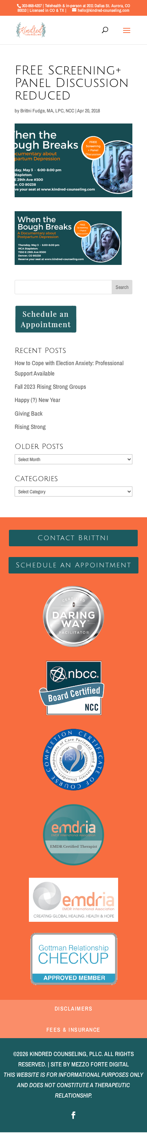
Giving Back (28, 413)
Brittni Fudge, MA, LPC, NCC (47, 110)
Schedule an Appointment (73, 565)
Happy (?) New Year (37, 400)
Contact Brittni (73, 538)
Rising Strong (30, 426)
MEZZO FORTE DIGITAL (100, 1064)
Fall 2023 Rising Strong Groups (50, 386)
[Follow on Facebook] (73, 1115)
